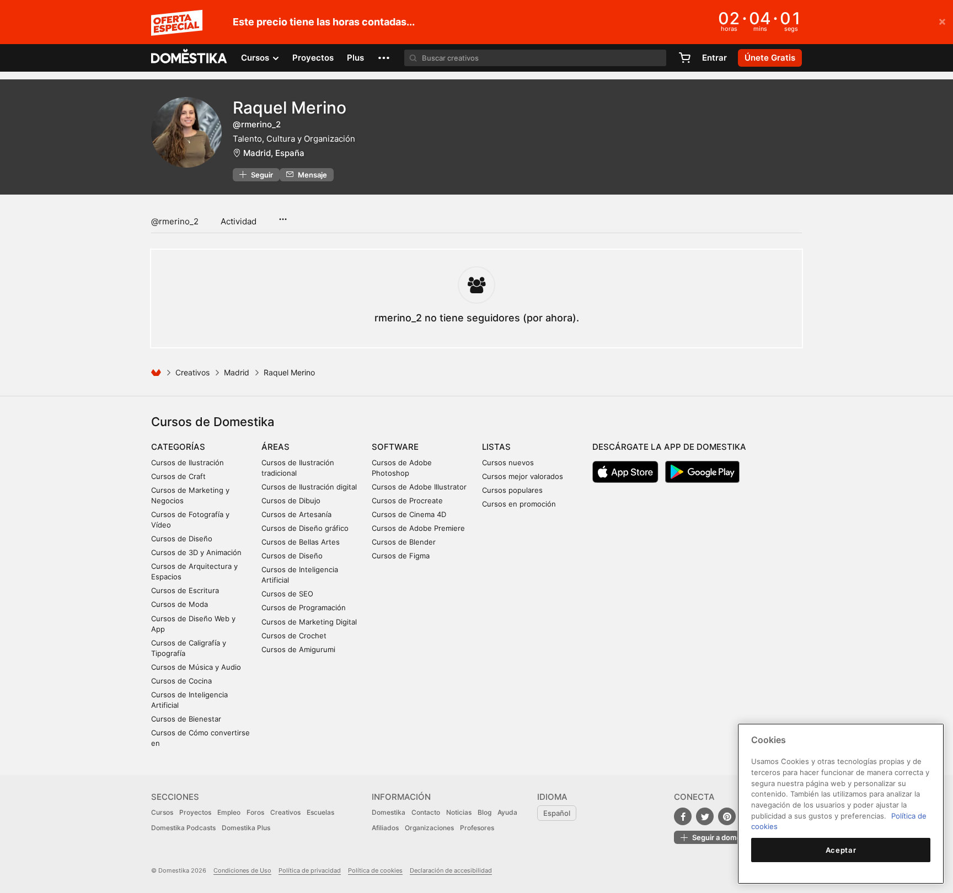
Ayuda (507, 812)
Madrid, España (273, 153)
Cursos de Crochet (293, 635)
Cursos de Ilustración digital (309, 486)
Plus (355, 57)
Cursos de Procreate (407, 500)
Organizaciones (429, 828)
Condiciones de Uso (242, 870)
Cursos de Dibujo (290, 500)
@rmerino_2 (175, 221)
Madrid (236, 372)
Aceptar (841, 850)
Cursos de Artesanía (296, 514)
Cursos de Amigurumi (298, 649)
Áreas (275, 447)
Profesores (477, 828)
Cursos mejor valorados (522, 476)
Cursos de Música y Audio (196, 667)
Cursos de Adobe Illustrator (419, 486)
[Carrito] (684, 58)
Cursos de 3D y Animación (196, 552)
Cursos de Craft (178, 476)
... (283, 215)
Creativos (192, 372)
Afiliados (385, 828)
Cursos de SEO (287, 593)
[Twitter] (705, 816)
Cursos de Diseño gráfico (305, 528)
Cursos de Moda (179, 604)
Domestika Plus (246, 828)
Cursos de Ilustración (187, 462)
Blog (484, 812)
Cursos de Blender (404, 541)
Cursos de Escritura (185, 590)
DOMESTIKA (189, 58)
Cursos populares (512, 490)
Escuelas (320, 812)
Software (395, 447)
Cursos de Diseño (181, 538)
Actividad (238, 221)
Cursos (162, 812)
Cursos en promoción (519, 503)
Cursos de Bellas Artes (300, 541)
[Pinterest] (727, 816)
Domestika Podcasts (183, 828)
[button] (383, 58)
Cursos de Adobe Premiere (418, 528)
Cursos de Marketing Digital (309, 621)
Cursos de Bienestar (186, 718)
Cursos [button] (256, 57)
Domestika (388, 812)
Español (556, 813)
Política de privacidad (310, 870)
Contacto (425, 812)
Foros (255, 812)
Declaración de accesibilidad (451, 870)
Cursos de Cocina (181, 680)
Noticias (459, 812)
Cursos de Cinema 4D (409, 514)
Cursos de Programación (303, 607)
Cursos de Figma (401, 555)
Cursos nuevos (508, 462)
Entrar (714, 57)
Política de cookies (375, 870)
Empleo (228, 812)
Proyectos (313, 57)
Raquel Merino (289, 107)
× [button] (942, 21)
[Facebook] (683, 816)
